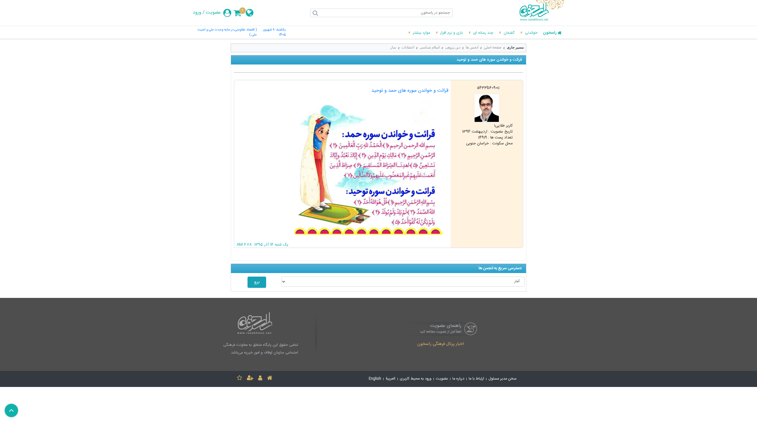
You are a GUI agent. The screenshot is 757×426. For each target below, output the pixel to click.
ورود (197, 12)
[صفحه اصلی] (270, 379)
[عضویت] (250, 379)
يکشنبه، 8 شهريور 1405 (274, 33)
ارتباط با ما (476, 379)
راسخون (550, 33)
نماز (393, 47)
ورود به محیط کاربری (415, 379)
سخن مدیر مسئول (503, 379)
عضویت (213, 12)
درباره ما (458, 379)
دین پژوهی (452, 47)
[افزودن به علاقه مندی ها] (239, 379)
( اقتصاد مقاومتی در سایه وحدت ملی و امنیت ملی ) (227, 33)
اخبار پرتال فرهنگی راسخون (440, 344)
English (375, 379)
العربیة (390, 379)
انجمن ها (472, 47)
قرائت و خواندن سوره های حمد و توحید (409, 91)
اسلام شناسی (430, 47)
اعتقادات (408, 47)
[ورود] (260, 379)
